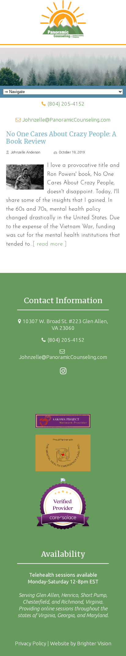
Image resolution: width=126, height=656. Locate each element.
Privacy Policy (30, 643)
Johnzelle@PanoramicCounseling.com (66, 120)
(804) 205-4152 (65, 104)
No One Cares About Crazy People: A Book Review (61, 137)
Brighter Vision (94, 643)
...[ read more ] (48, 244)
